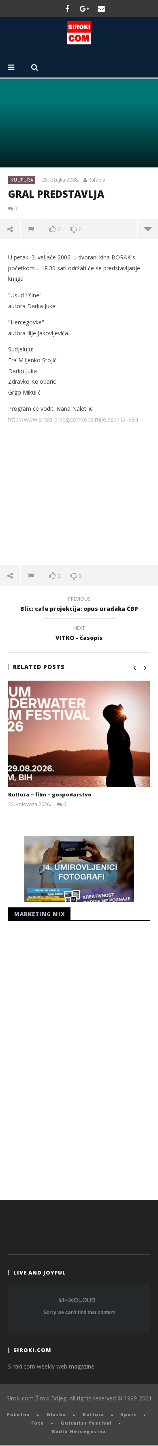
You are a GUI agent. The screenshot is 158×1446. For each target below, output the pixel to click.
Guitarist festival (86, 1423)
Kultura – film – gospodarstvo (50, 794)
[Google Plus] (84, 8)
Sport (129, 1414)
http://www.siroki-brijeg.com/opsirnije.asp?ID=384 (73, 419)
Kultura (22, 180)
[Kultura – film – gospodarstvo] (79, 734)
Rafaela (96, 180)
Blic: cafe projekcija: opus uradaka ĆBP (79, 605)
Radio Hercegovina (79, 1431)
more (147, 229)
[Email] (101, 8)
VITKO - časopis (79, 634)
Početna (18, 1414)
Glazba (56, 1414)
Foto (37, 1423)
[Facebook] (67, 8)
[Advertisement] (79, 494)
